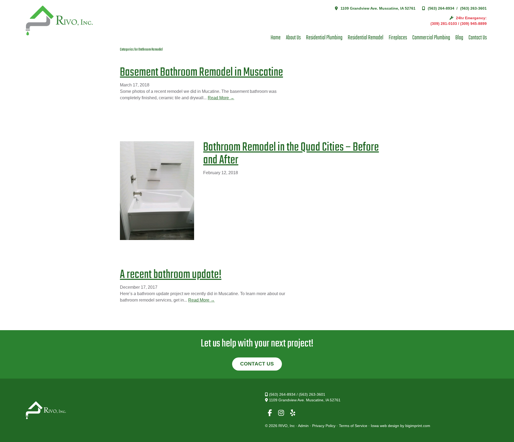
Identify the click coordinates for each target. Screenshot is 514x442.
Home (276, 37)
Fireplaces (398, 37)
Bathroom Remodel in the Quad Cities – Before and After (291, 154)
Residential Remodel (365, 37)
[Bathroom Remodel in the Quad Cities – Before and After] (161, 191)
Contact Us (477, 37)
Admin (303, 426)
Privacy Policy (323, 426)
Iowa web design (385, 426)
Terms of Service (353, 426)
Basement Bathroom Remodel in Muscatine (201, 72)
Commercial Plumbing (431, 37)
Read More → (221, 98)
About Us (293, 37)
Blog (459, 37)
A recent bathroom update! (170, 275)
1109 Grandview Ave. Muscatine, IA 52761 (378, 8)
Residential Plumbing (324, 37)
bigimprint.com (417, 426)
